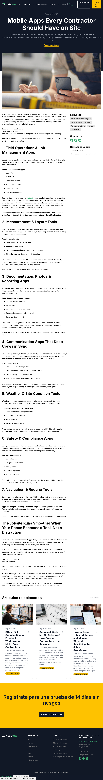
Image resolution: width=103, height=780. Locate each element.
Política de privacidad (60, 739)
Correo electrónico (76, 150)
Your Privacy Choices (21, 776)
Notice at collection (6, 776)
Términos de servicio (60, 743)
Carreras (30, 743)
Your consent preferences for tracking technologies (18, 778)
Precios (30, 750)
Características (42, 4)
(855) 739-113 (71, 4)
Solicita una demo (96, 4)
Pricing (64, 4)
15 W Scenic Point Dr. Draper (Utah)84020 (86, 746)
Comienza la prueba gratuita (51, 714)
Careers (30, 757)
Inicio (20, 4)
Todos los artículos (93, 598)
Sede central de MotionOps (88, 741)
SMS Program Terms (60, 750)
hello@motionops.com (86, 754)
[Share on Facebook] (71, 140)
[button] (29, 4)
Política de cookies (59, 746)
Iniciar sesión (84, 2)
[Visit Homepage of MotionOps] (9, 4)
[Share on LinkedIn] (79, 140)
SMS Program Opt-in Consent (63, 757)
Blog (29, 753)
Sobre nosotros (33, 760)
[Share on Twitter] (75, 140)
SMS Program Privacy (60, 753)
